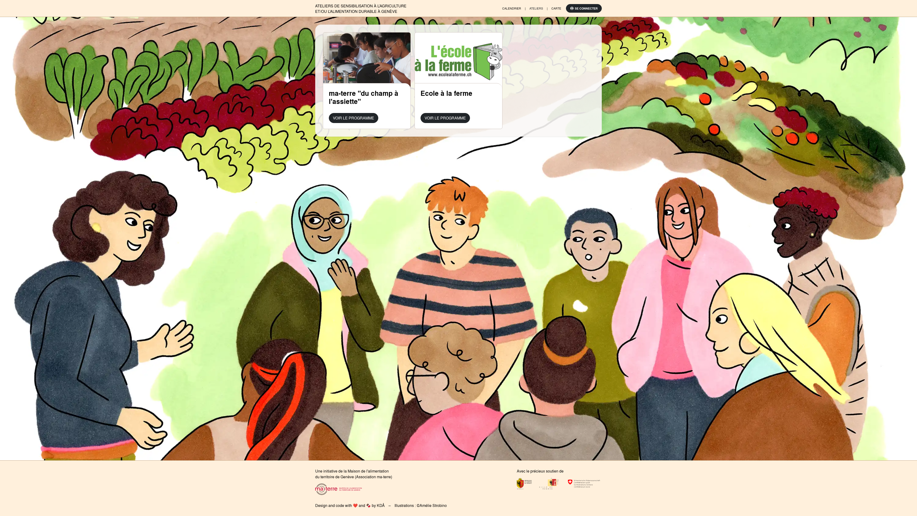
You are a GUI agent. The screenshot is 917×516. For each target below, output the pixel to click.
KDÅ (381, 505)
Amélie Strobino (433, 505)
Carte (556, 8)
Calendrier (511, 8)
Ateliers (536, 8)
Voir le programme (353, 118)
